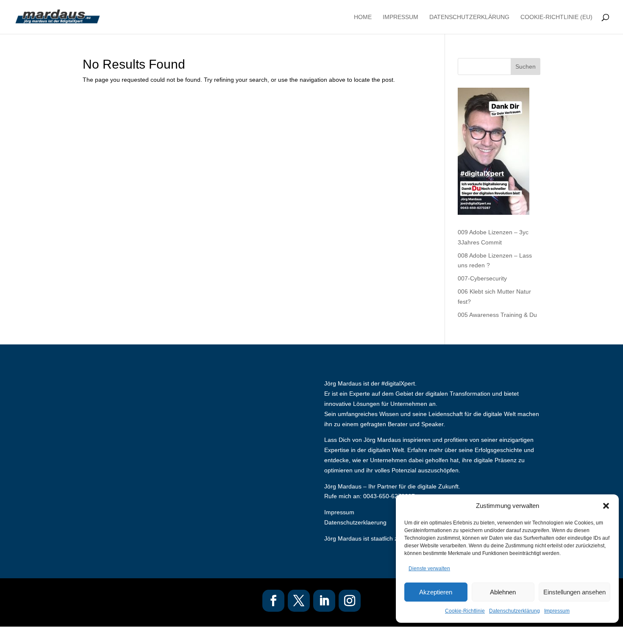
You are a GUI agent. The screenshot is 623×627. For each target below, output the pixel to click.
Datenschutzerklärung (514, 611)
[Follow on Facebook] (273, 601)
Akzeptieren (435, 592)
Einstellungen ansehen (574, 592)
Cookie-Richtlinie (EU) (556, 17)
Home (363, 17)
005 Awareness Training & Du (497, 314)
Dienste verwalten (429, 569)
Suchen (525, 66)
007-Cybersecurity (482, 278)
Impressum (557, 611)
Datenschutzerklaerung (355, 522)
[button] (606, 506)
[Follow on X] (299, 601)
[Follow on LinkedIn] (324, 601)
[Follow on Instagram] (350, 601)
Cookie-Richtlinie (465, 611)
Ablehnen (503, 592)
